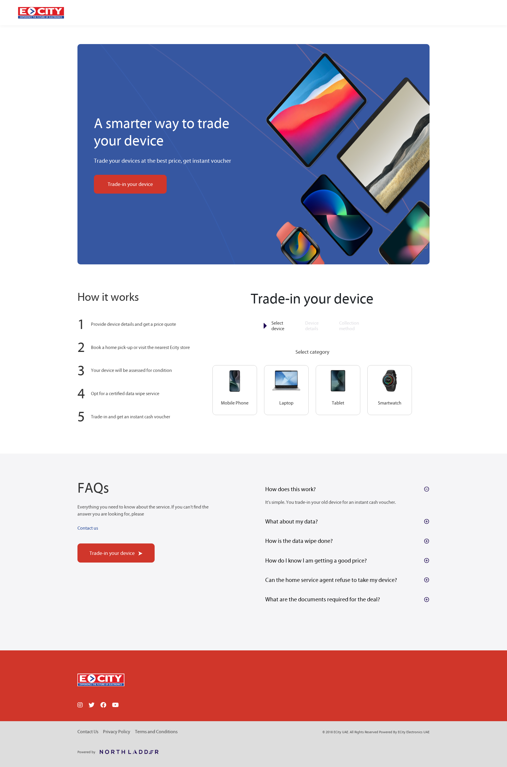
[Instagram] (80, 705)
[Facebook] (103, 705)
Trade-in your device (130, 184)
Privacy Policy (116, 731)
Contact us (87, 528)
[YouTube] (115, 705)
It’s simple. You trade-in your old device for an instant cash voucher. (330, 502)
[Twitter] (91, 705)
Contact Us (87, 731)
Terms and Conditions (156, 731)
